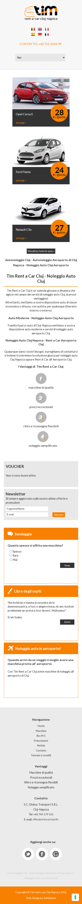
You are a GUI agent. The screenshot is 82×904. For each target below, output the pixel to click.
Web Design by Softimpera (41, 898)
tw (28, 854)
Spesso (17, 551)
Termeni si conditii (41, 755)
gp (56, 854)
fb (42, 854)
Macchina (41, 730)
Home (41, 725)
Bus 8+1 (41, 735)
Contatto (41, 750)
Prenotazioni (41, 740)
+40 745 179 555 (43, 814)
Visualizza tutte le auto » (41, 251)
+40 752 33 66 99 (49, 44)
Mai (15, 559)
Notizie (41, 745)
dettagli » (21, 122)
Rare (15, 555)
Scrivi (67, 622)
